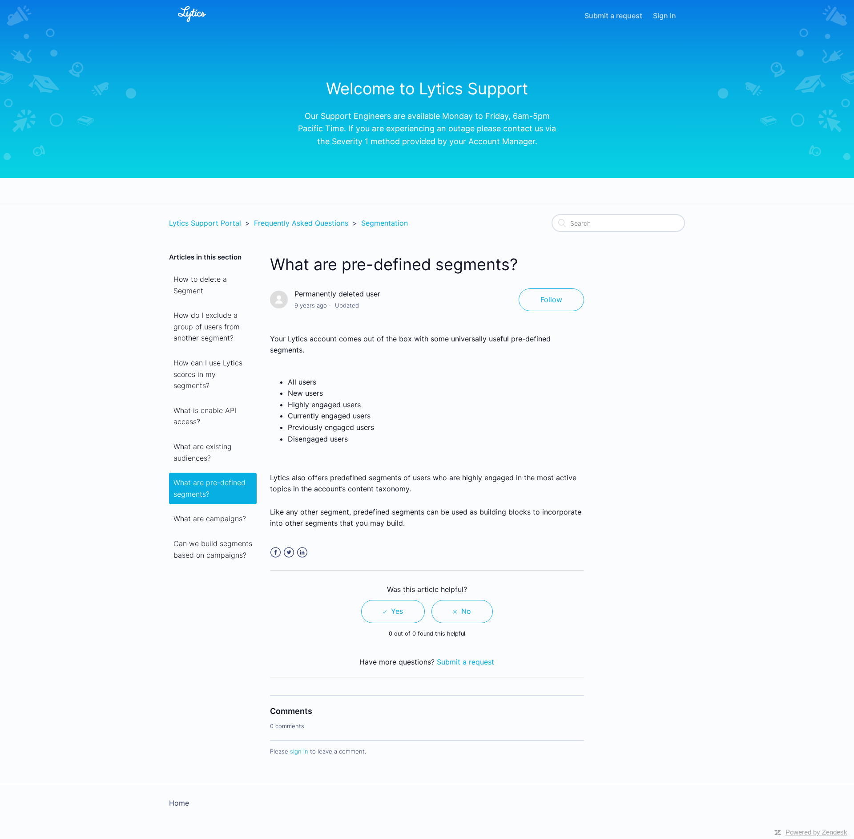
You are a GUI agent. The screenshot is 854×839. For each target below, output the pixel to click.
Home (179, 802)
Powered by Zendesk (816, 832)
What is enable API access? (204, 416)
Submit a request (613, 15)
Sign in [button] (664, 15)
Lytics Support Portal (205, 223)
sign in (299, 751)
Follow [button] (551, 299)
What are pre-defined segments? (209, 488)
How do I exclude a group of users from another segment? (206, 326)
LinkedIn (302, 552)
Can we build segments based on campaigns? (212, 549)
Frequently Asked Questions (301, 223)
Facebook (275, 552)
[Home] (192, 23)
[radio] (393, 611)
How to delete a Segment (200, 285)
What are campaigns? (209, 518)
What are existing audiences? (202, 452)
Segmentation (384, 223)
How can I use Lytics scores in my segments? (207, 374)
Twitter (288, 552)
